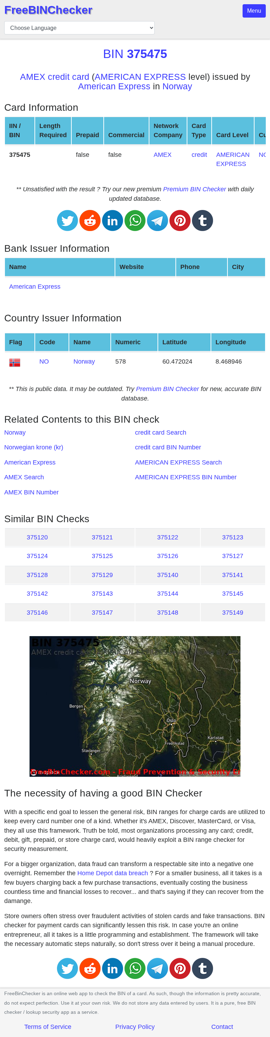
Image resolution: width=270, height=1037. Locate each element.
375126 (167, 555)
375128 (37, 574)
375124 (37, 555)
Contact (222, 1026)
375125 (102, 555)
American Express (114, 86)
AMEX (163, 154)
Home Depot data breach (112, 873)
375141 (232, 574)
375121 (102, 537)
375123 (232, 537)
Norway (177, 86)
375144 (167, 593)
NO (44, 361)
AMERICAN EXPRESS (140, 77)
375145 (232, 593)
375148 (167, 612)
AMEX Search (24, 477)
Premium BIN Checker (194, 189)
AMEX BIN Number (31, 492)
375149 (232, 612)
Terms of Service (47, 1026)
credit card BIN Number (168, 447)
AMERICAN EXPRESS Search (178, 462)
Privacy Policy (135, 1026)
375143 (102, 593)
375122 (167, 537)
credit (199, 154)
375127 (232, 555)
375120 (37, 537)
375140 (167, 574)
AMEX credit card (54, 77)
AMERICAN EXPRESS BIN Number (186, 477)
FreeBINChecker (48, 10)
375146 (37, 612)
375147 (102, 612)
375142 (37, 593)
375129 (102, 574)
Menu (254, 11)
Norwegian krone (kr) (33, 447)
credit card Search (160, 432)
